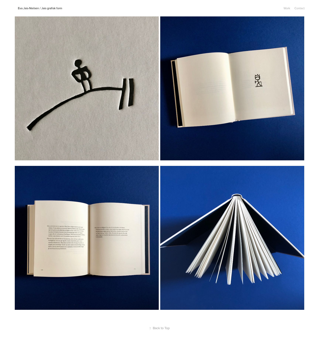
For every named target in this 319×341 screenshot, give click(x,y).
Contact (299, 8)
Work (287, 8)
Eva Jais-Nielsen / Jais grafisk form (40, 8)
